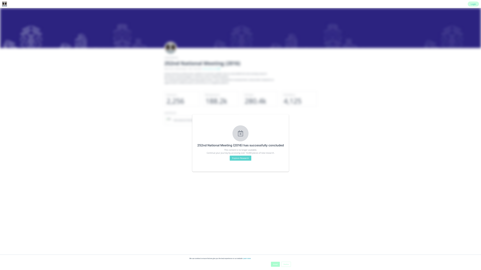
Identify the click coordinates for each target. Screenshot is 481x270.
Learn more (247, 258)
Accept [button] (275, 264)
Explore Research (240, 158)
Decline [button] (286, 264)
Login (473, 4)
